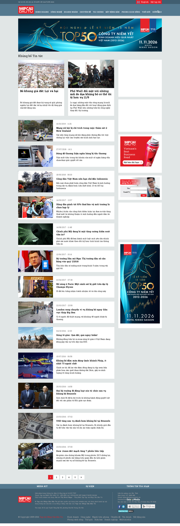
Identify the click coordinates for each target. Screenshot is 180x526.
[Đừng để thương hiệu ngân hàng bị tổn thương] (35, 156)
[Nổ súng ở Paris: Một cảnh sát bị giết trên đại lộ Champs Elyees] (35, 287)
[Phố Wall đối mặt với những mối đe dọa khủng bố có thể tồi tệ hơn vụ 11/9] (91, 74)
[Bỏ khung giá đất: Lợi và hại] (41, 74)
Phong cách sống (75, 519)
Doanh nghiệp (111, 519)
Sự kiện (90, 486)
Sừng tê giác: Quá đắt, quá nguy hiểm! (76, 335)
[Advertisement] (140, 221)
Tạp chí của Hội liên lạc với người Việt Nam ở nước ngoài (36, 2)
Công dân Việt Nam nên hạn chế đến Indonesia (82, 178)
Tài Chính (98, 12)
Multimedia (125, 519)
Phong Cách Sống (131, 12)
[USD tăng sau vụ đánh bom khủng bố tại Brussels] (35, 426)
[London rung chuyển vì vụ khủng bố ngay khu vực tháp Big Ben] (35, 312)
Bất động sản (113, 12)
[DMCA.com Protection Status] (126, 511)
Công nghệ (85, 517)
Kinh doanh (73, 517)
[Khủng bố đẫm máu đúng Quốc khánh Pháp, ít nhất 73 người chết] (35, 366)
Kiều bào (99, 519)
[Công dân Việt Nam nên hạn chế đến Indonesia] (35, 181)
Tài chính (126, 517)
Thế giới (146, 12)
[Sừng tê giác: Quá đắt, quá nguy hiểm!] (35, 338)
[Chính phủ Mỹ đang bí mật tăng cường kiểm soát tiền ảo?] (35, 234)
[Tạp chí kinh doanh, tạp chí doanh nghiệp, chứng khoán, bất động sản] (26, 9)
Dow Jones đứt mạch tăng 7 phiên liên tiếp (80, 451)
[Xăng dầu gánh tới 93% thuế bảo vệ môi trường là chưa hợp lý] (35, 207)
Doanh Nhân (71, 12)
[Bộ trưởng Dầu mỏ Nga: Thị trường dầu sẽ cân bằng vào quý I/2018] (35, 261)
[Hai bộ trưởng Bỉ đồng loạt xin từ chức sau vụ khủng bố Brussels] (35, 396)
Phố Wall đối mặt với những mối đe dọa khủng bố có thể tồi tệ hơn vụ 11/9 (90, 94)
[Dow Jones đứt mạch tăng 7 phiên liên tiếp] (35, 456)
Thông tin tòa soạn (138, 486)
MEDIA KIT (42, 486)
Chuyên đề (85, 12)
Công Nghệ (56, 12)
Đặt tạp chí (156, 2)
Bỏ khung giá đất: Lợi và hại (39, 91)
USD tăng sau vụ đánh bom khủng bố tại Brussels (83, 420)
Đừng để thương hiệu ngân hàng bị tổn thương (81, 153)
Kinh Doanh (42, 12)
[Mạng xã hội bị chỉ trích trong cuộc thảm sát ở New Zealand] (35, 130)
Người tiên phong (100, 517)
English (144, 2)
